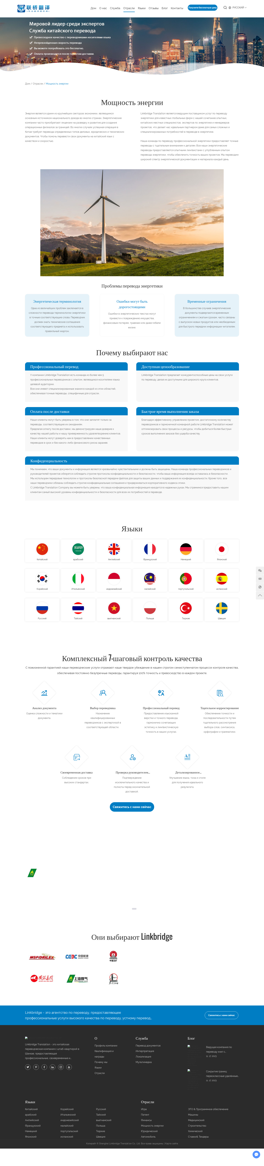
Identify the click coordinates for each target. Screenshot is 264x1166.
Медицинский (196, 1120)
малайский (150, 589)
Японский (222, 559)
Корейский (42, 589)
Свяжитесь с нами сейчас (132, 807)
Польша (150, 618)
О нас (103, 8)
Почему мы (101, 1062)
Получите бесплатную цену (202, 7)
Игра (144, 1109)
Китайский (42, 559)
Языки (132, 528)
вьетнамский (114, 618)
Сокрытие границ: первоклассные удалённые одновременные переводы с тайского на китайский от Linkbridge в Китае (222, 1074)
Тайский (78, 618)
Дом (93, 8)
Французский (150, 559)
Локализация (143, 1056)
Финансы (146, 1120)
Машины (193, 1114)
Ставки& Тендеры (198, 1136)
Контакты (177, 8)
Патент (145, 1114)
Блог (165, 8)
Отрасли (129, 8)
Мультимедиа (144, 1062)
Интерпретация (145, 1051)
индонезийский (114, 589)
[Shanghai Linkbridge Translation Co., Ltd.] (33, 9)
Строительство (197, 1125)
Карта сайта (171, 1143)
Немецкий (186, 559)
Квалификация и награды (104, 1054)
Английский (114, 559)
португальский (186, 589)
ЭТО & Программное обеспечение (208, 1109)
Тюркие (186, 618)
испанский (221, 589)
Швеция (222, 618)
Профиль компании (106, 1045)
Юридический (149, 1131)
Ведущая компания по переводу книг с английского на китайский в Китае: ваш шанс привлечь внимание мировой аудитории (221, 1050)
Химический (195, 1131)
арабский (78, 559)
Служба (142, 1038)
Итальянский (78, 589)
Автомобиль (148, 1136)
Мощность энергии (152, 1125)
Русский (42, 618)
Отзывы (154, 8)
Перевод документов (148, 1045)
